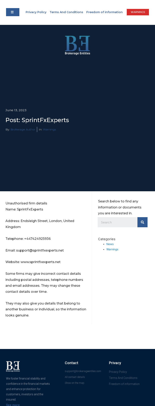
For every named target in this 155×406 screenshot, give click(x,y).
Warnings (49, 129)
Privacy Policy (36, 12)
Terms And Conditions (66, 12)
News (110, 244)
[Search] (142, 222)
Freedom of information (104, 12)
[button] (12, 12)
